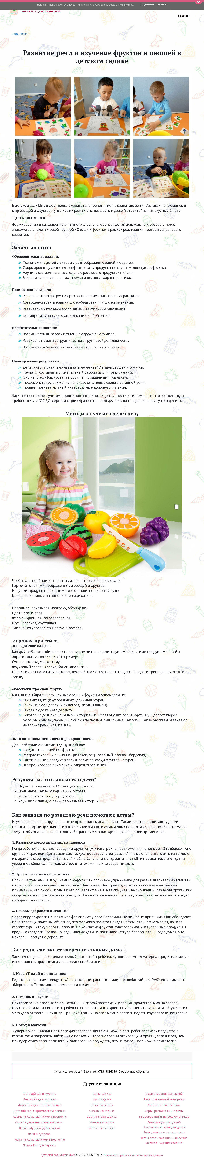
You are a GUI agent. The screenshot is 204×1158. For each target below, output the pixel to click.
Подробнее (147, 4)
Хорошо (163, 4)
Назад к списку (19, 33)
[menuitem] (184, 16)
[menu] (130, 11)
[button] (184, 16)
